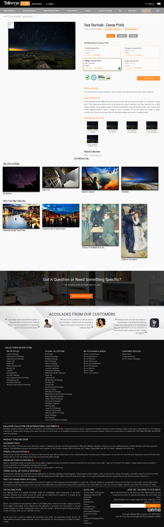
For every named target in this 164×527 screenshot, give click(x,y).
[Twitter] (149, 511)
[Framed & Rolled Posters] (28, 452)
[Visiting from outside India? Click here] (58, 426)
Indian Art (10, 364)
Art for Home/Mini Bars (92, 364)
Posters (87, 10)
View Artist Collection (113, 29)
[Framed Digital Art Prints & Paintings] (40, 471)
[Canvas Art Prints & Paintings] (32, 460)
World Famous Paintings (54, 387)
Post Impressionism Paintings (18, 378)
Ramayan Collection (52, 403)
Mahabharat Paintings (53, 392)
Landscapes (95, 155)
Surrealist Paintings (14, 382)
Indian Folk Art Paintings (54, 399)
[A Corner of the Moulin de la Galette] (100, 225)
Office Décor (126, 354)
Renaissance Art (13, 380)
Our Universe (7, 193)
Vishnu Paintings (51, 364)
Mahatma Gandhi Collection (55, 373)
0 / (148, 4)
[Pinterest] (159, 511)
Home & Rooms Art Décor (51, 10)
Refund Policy (89, 502)
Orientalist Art (12, 373)
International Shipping (91, 511)
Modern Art (11, 368)
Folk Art (9, 371)
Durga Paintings (51, 415)
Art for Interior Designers (131, 359)
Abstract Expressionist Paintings (18, 385)
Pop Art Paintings (13, 375)
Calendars (146, 10)
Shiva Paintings (50, 361)
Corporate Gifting (128, 357)
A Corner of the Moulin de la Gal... (93, 248)
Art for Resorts (89, 368)
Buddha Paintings (51, 359)
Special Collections (29, 10)
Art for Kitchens (89, 359)
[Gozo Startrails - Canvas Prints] (41, 45)
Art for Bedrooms (90, 357)
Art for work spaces (91, 373)
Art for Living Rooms (91, 354)
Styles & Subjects (9, 10)
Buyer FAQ (87, 497)
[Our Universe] (21, 179)
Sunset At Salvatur (88, 192)
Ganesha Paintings (52, 366)
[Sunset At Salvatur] (100, 178)
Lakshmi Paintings (51, 368)
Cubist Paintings (13, 354)
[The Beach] (139, 178)
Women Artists (50, 389)
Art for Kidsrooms (90, 361)
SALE (157, 10)
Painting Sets (50, 406)
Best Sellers (132, 10)
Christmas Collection (53, 401)
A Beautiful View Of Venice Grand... (54, 229)
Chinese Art (49, 385)
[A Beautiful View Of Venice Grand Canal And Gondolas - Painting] (60, 215)
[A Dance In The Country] (139, 230)
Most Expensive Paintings (54, 396)
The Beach (125, 192)
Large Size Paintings (105, 10)
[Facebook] (152, 511)
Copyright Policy (89, 507)
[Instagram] (155, 511)
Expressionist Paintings (15, 357)
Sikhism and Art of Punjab (54, 413)
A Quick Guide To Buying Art (94, 493)
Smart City (46, 190)
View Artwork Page (131, 29)
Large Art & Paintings (53, 408)
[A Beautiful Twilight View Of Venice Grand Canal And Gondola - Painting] (21, 216)
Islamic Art (11, 361)
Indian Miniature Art (14, 366)
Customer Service (90, 514)
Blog (120, 10)
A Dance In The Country (129, 259)
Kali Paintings (50, 418)
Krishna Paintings (51, 357)
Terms (86, 504)
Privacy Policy (89, 509)
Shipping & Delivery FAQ (92, 495)
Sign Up (39, 4)
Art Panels (49, 354)
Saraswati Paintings (52, 371)
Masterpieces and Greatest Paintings (58, 394)
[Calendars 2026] (19, 443)
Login (33, 4)
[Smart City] (60, 177)
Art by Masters (72, 10)
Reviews (87, 500)
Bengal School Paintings (54, 380)
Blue (86, 155)
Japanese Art (50, 378)
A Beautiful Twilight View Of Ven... (14, 230)
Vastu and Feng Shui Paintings (56, 420)
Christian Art (49, 382)
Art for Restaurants (91, 366)
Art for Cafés (88, 371)
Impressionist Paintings (15, 359)
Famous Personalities (53, 411)
